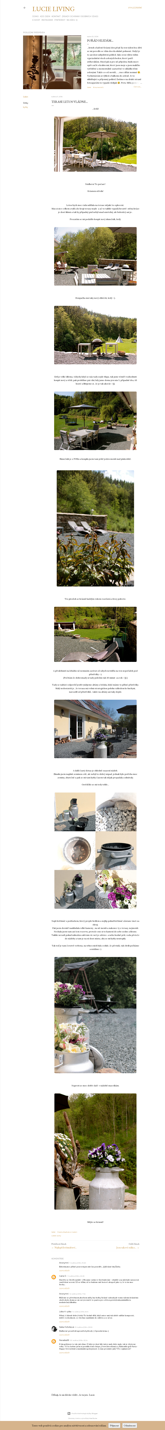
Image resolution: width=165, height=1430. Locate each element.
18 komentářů (98, 87)
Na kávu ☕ (72, 20)
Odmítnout (130, 1425)
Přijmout (114, 1425)
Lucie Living (53, 9)
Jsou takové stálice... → (127, 1247)
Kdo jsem (45, 16)
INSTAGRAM (47, 20)
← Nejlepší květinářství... (64, 1247)
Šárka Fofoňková (66, 1327)
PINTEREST (59, 20)
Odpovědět (64, 1271)
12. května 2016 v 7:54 (77, 1294)
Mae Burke (93, 1418)
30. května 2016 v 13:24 (79, 1340)
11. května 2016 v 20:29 (76, 1276)
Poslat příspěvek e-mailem (67, 1232)
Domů (35, 16)
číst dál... (138, 87)
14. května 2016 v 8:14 (80, 1312)
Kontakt (56, 16)
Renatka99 (64, 1340)
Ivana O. (63, 1276)
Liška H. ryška (65, 1311)
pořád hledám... (100, 40)
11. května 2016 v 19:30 (77, 1263)
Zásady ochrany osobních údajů (80, 16)
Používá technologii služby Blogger (85, 1413)
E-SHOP (36, 20)
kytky (25, 107)
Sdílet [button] (89, 87)
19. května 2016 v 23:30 (83, 1327)
